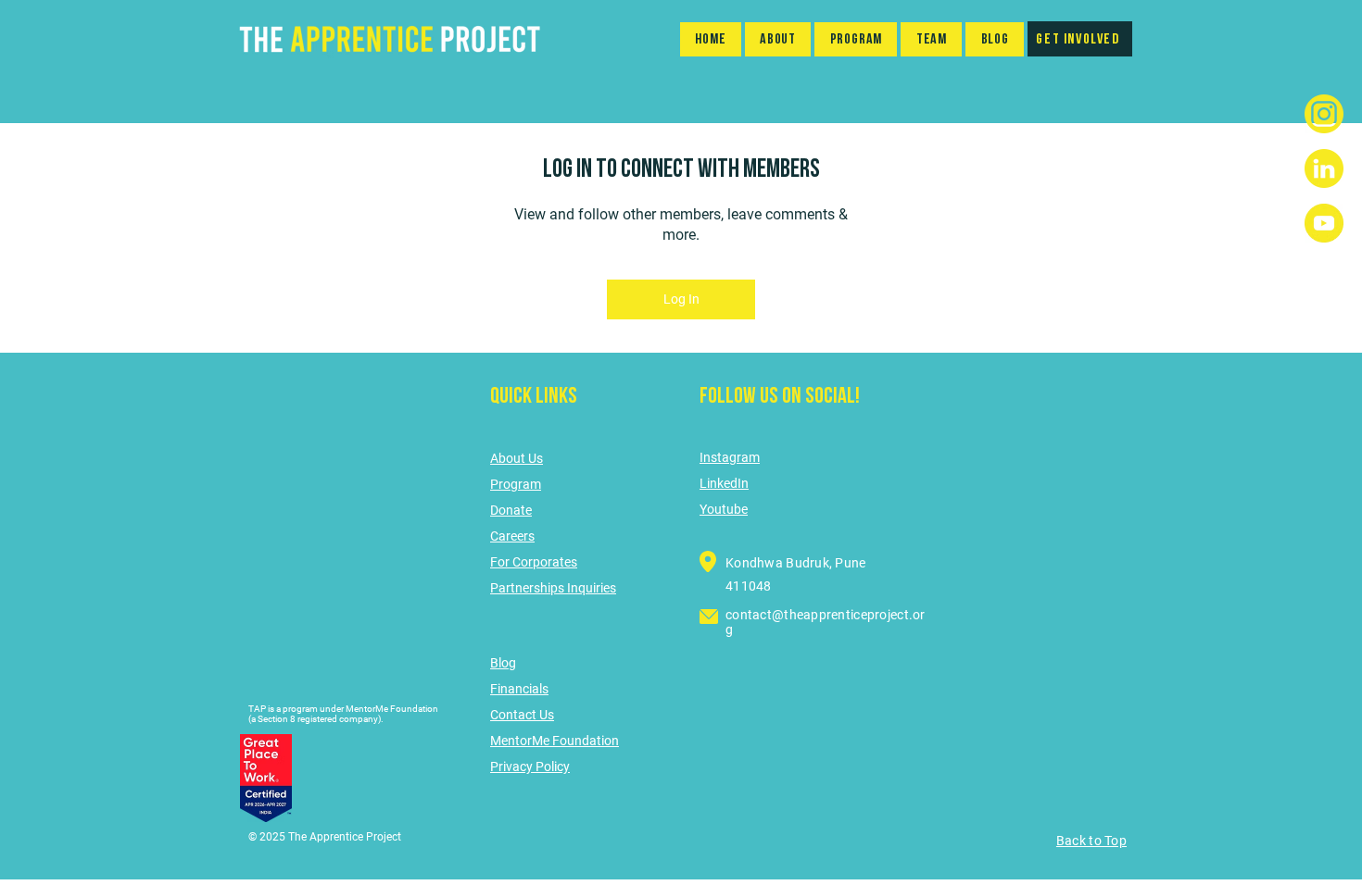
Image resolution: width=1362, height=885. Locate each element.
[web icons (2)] (1324, 113)
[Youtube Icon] (1324, 223)
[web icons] (1324, 168)
